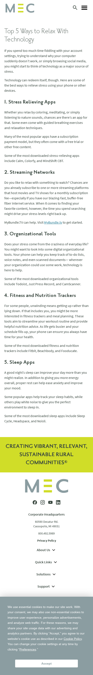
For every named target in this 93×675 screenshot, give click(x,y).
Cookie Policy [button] (73, 639)
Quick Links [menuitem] (43, 562)
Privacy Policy (46, 540)
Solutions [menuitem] (43, 574)
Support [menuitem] (43, 586)
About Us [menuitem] (43, 550)
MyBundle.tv (53, 222)
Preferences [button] (27, 649)
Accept (46, 663)
